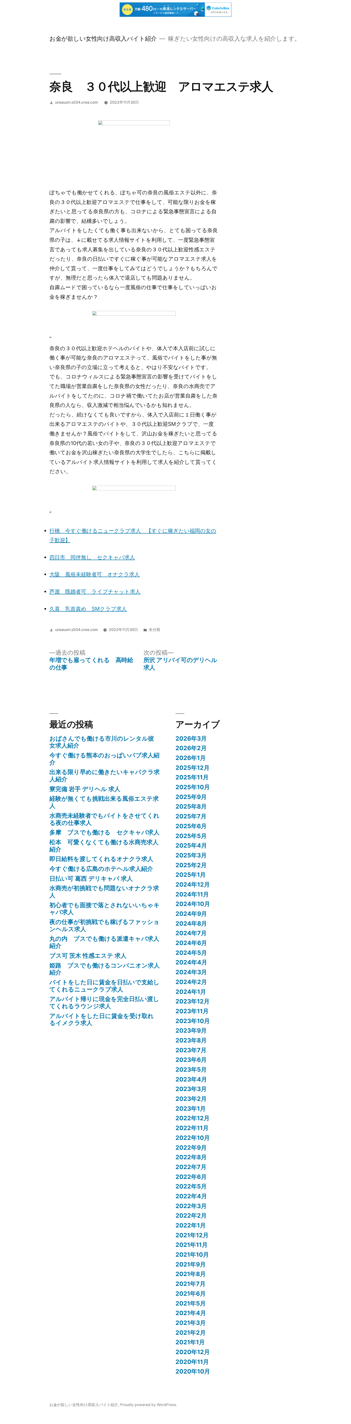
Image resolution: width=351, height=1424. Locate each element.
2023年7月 (191, 1050)
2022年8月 (191, 1157)
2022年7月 (191, 1167)
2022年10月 (193, 1137)
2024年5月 (191, 952)
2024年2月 (191, 981)
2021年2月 (191, 1332)
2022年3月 (191, 1206)
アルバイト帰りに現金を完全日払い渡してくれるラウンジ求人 (104, 1002)
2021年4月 (191, 1313)
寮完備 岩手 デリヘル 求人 (84, 789)
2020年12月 (193, 1352)
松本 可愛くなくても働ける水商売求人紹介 (104, 846)
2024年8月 (191, 923)
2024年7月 (191, 933)
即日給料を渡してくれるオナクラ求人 (101, 858)
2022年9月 (191, 1147)
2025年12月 (193, 767)
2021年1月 (190, 1342)
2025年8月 (191, 806)
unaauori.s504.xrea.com (76, 102)
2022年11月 (192, 1127)
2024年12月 (193, 884)
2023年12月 (193, 1001)
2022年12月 (193, 1118)
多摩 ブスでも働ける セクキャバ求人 (104, 832)
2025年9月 (191, 796)
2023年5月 (191, 1069)
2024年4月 (191, 962)
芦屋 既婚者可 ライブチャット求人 (94, 591)
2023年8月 (191, 1040)
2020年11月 (192, 1361)
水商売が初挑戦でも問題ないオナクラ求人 (104, 891)
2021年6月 (191, 1293)
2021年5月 (191, 1303)
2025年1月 (191, 874)
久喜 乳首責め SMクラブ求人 (88, 609)
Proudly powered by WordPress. (148, 1404)
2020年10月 (193, 1371)
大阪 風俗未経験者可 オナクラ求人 (94, 574)
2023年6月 (191, 1059)
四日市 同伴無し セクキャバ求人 (92, 557)
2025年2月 (191, 865)
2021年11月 (192, 1244)
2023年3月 (191, 1088)
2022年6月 (191, 1176)
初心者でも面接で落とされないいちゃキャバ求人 (104, 908)
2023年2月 (191, 1098)
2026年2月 (191, 748)
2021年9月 (191, 1264)
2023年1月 (191, 1108)
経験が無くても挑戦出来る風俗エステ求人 (104, 802)
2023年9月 (191, 1030)
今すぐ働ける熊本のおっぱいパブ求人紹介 (104, 759)
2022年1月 (191, 1225)
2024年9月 (191, 913)
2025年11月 (192, 777)
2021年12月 (192, 1235)
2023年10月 (193, 1020)
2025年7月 (191, 816)
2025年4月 (191, 845)
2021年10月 (192, 1254)
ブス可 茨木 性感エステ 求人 (88, 955)
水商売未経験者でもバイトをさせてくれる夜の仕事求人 (104, 819)
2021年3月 (191, 1322)
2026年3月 (191, 738)
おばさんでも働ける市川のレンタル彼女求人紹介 (101, 742)
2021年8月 (191, 1274)
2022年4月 (191, 1196)
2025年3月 (191, 855)
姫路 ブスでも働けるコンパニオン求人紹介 (104, 969)
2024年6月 (191, 942)
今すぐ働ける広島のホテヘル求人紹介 (101, 868)
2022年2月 (191, 1215)
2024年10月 (193, 903)
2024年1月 (191, 991)
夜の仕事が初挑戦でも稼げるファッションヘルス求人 (104, 925)
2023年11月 (192, 1011)
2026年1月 (191, 757)
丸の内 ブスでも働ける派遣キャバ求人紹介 (104, 942)
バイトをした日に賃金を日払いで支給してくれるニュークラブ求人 (104, 986)
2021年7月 (191, 1283)
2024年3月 (191, 972)
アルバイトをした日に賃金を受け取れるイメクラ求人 (101, 1019)
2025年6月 (191, 826)
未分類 (154, 629)
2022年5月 (191, 1186)
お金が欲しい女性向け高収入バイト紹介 (103, 38)
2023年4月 (191, 1079)
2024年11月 (192, 894)
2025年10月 (193, 787)
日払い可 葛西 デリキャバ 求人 (91, 878)
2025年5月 (191, 835)
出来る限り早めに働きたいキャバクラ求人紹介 (104, 775)
